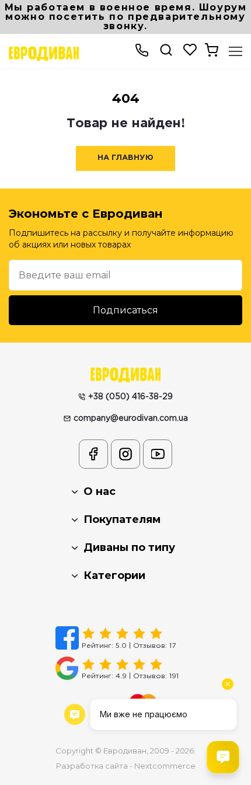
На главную (125, 158)
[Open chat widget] (223, 757)
